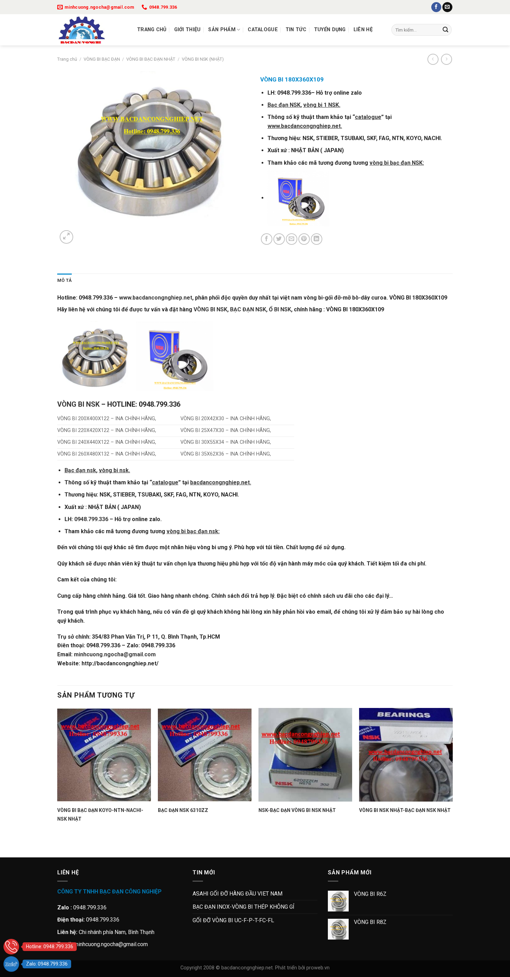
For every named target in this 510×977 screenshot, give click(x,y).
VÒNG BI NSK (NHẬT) (203, 59)
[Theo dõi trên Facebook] (436, 7)
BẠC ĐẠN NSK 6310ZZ (183, 810)
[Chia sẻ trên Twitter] (279, 239)
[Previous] (60, 845)
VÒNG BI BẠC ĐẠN (102, 59)
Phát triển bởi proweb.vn (302, 968)
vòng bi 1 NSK (321, 105)
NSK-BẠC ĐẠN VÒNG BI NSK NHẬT (297, 810)
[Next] (83, 233)
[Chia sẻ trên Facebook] (266, 239)
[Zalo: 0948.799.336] (11, 964)
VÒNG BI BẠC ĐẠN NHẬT (150, 59)
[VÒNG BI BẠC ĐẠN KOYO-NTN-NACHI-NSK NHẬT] (104, 755)
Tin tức (296, 30)
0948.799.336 (91, 519)
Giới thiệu (187, 30)
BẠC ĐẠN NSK (248, 309)
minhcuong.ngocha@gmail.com (115, 654)
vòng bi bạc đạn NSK (396, 162)
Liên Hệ (363, 30)
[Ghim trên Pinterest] (304, 239)
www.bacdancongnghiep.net (155, 297)
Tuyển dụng (330, 30)
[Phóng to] (66, 237)
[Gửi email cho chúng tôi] (447, 7)
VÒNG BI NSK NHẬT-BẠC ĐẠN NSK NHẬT (405, 810)
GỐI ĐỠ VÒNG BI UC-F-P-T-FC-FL (233, 920)
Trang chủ (152, 30)
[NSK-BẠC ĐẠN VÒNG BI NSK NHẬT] (305, 755)
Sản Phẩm (221, 30)
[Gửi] (445, 30)
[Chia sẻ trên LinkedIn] (316, 239)
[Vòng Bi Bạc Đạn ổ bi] (92, 29)
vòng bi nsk (114, 470)
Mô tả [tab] (64, 280)
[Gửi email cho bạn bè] (291, 239)
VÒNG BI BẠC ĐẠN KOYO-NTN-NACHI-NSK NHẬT (100, 814)
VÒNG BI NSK (210, 309)
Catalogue (263, 30)
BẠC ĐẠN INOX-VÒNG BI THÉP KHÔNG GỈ (243, 906)
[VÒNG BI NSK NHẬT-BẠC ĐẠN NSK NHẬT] (406, 755)
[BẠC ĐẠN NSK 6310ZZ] (205, 755)
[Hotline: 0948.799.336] (11, 946)
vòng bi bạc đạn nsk (192, 531)
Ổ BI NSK (280, 309)
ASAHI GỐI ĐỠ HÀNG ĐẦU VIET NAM (237, 893)
